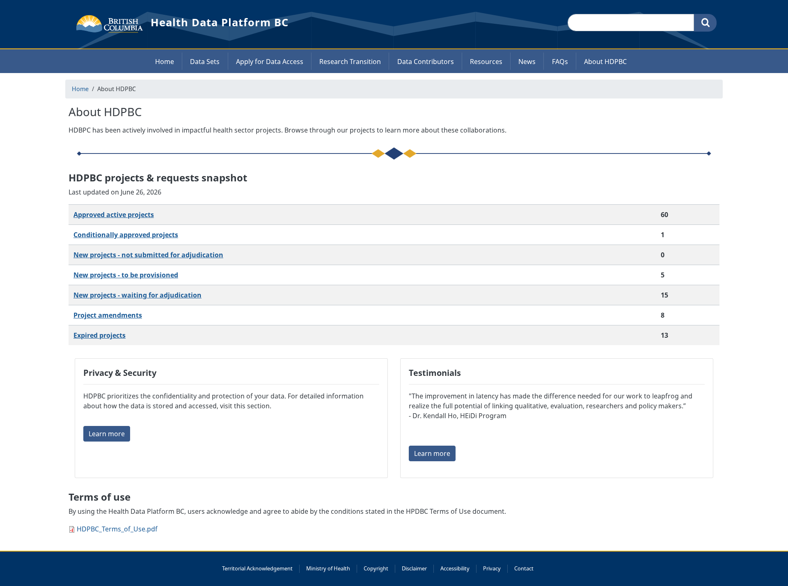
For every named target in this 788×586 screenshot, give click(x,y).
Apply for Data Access (269, 61)
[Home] (106, 22)
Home (164, 61)
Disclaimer (414, 568)
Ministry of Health (328, 568)
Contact (524, 568)
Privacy (492, 568)
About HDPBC (605, 61)
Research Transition (350, 61)
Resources (486, 61)
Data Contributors (425, 61)
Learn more (107, 433)
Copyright (376, 568)
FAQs (560, 61)
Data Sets (205, 61)
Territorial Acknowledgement (257, 568)
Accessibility (455, 568)
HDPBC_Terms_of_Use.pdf (117, 528)
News (527, 61)
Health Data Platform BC (220, 22)
